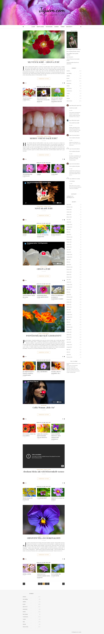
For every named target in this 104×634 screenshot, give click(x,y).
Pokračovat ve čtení (44, 78)
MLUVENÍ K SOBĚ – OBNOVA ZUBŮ (44, 62)
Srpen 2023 (69, 294)
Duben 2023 (69, 304)
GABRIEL (68, 75)
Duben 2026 (69, 214)
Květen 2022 (69, 332)
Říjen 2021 (69, 349)
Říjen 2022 (69, 319)
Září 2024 (68, 262)
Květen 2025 (69, 242)
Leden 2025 (69, 252)
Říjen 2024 (69, 259)
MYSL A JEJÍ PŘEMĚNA (42, 371)
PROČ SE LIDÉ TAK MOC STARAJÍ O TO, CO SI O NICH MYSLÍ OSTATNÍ (57, 99)
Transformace (42, 60)
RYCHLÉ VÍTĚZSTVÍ (56, 235)
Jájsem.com (52, 10)
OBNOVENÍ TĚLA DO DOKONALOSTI (43, 538)
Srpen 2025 (69, 234)
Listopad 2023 (69, 287)
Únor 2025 (69, 249)
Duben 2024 (69, 274)
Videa (68, 95)
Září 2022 (68, 322)
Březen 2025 (69, 247)
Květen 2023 (69, 302)
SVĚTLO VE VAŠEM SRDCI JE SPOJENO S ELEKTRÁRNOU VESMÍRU (57, 297)
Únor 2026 (69, 219)
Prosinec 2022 (69, 314)
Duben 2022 (69, 334)
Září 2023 (68, 292)
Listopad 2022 (69, 317)
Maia (26, 82)
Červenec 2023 (69, 297)
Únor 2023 (69, 309)
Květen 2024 (69, 272)
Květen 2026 (69, 212)
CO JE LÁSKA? (54, 174)
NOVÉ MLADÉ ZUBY (44, 208)
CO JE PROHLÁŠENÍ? (42, 498)
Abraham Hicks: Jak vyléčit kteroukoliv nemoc (43, 471)
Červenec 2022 (69, 327)
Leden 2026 (69, 222)
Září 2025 (68, 232)
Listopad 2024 (69, 257)
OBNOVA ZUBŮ (44, 269)
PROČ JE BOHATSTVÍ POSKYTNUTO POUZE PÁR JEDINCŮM (43, 99)
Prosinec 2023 (69, 284)
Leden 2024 (69, 282)
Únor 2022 (69, 339)
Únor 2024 (69, 279)
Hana (70, 148)
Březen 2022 (69, 337)
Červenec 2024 (69, 267)
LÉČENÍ (24, 235)
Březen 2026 (69, 217)
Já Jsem (33, 26)
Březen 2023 (69, 307)
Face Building (49, 26)
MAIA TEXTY (36, 60)
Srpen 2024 (69, 264)
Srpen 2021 (69, 354)
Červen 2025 (69, 239)
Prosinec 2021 (69, 344)
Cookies (80, 632)
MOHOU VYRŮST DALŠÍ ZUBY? (44, 138)
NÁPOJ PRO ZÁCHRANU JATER (71, 369)
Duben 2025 (69, 244)
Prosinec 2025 (69, 224)
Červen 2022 (69, 329)
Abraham (68, 70)
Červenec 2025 (69, 237)
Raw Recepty (69, 26)
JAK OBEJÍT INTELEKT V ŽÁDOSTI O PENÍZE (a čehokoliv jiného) (28, 373)
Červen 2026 (69, 209)
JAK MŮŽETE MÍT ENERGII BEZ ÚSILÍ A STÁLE (74, 363)
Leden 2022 (69, 342)
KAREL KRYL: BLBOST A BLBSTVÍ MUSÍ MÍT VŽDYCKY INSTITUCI (42, 435)
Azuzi (70, 120)
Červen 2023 (69, 299)
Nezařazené (43, 405)
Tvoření (62, 26)
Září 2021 (68, 352)
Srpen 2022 (69, 324)
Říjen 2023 (69, 289)
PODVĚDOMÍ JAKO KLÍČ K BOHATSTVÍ (43, 335)
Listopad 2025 (69, 227)
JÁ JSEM (39, 174)
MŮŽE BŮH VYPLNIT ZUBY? (71, 368)
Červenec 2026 (69, 207)
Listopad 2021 (69, 347)
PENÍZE (40, 333)
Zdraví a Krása (40, 26)
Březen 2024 (69, 277)
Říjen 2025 (69, 229)
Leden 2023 (69, 312)
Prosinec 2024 (69, 254)
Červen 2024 (69, 269)
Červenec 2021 (69, 357)
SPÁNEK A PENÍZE (27, 574)
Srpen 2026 (69, 204)
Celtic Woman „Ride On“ (44, 407)
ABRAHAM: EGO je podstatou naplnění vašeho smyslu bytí (43, 575)
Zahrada (56, 26)
